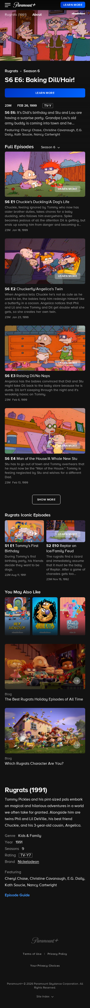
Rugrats (11, 71)
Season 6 (32, 71)
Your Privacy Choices (45, 965)
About (37, 14)
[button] (7, 5)
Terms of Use (32, 954)
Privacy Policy (57, 954)
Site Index (43, 996)
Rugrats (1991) (16, 14)
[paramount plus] (24, 4)
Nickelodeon (28, 862)
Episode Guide (17, 895)
